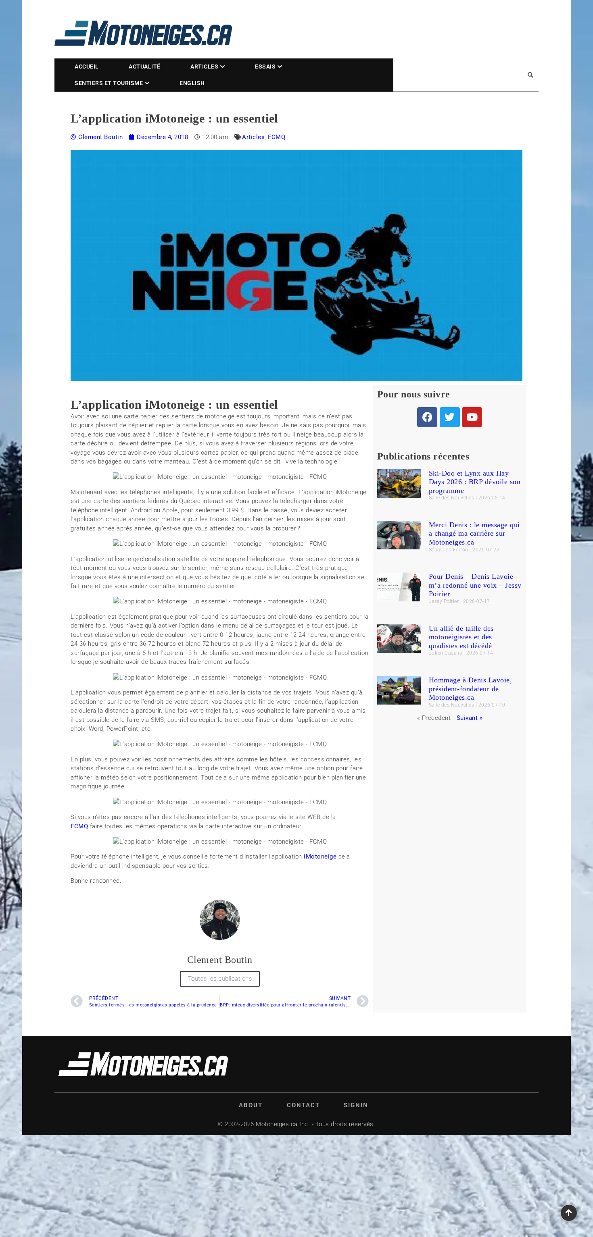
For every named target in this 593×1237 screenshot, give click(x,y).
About (251, 1105)
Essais (265, 66)
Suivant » (470, 717)
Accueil (87, 66)
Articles (204, 66)
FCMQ (276, 137)
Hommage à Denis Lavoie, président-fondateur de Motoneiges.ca (470, 688)
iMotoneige (320, 856)
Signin (356, 1105)
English (192, 83)
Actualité (145, 66)
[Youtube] (472, 417)
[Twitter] (450, 417)
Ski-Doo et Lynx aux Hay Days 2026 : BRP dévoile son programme (475, 482)
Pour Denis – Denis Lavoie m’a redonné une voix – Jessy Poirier (475, 585)
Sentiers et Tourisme (109, 83)
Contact (303, 1105)
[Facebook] (427, 417)
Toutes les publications (220, 978)
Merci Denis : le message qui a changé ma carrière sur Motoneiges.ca (474, 533)
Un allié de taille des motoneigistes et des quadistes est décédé (461, 637)
